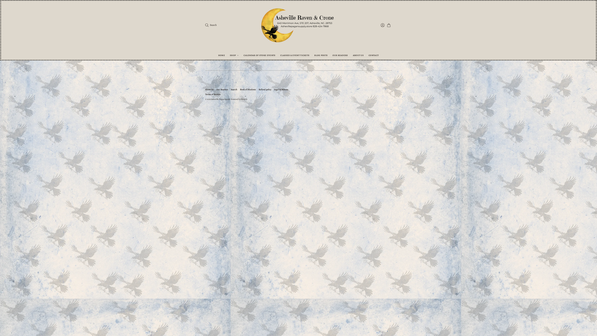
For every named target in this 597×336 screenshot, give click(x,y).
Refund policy (265, 89)
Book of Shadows (248, 89)
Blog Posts (321, 55)
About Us (358, 55)
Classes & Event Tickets (294, 55)
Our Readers (340, 55)
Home (221, 55)
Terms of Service (212, 94)
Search (234, 89)
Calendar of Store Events (259, 55)
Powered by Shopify (239, 99)
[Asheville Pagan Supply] (298, 26)
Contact (374, 55)
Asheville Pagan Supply (220, 99)
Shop (233, 55)
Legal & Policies (281, 89)
